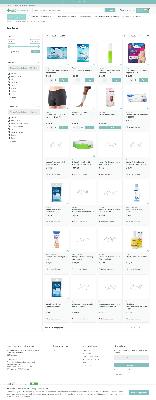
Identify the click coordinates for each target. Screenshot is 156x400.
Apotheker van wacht (91, 359)
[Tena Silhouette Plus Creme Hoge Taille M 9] (136, 53)
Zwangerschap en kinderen (131, 16)
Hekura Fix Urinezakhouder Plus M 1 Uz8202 (82, 305)
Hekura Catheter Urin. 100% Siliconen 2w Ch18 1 (109, 71)
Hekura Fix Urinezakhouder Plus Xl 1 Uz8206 (109, 210)
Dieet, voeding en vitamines (67, 16)
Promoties (34, 16)
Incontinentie (33, 21)
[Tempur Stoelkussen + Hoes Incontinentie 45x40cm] (110, 287)
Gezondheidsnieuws (20, 5)
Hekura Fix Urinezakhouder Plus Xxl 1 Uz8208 (109, 163)
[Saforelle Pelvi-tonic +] (110, 97)
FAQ (54, 350)
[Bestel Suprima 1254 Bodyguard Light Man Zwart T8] (63, 127)
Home (9, 21)
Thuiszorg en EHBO (47, 16)
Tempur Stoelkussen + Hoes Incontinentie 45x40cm (109, 305)
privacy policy (118, 374)
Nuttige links (87, 353)
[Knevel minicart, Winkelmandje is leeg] (139, 10)
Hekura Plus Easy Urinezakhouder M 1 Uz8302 (83, 210)
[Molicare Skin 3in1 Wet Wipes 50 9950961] (136, 97)
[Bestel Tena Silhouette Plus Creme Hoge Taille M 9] (143, 80)
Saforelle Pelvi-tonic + (107, 114)
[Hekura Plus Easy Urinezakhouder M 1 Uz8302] (83, 192)
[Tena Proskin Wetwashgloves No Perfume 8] (56, 53)
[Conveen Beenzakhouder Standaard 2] (83, 97)
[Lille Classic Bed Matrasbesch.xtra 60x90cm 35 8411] (136, 287)
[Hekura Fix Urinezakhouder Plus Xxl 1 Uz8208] (110, 144)
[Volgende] (147, 327)
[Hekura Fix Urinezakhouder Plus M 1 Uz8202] (83, 287)
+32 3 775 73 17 (19, 359)
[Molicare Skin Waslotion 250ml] (136, 192)
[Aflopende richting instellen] (148, 35)
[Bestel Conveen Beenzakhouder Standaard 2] (89, 127)
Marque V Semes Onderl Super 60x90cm (55, 163)
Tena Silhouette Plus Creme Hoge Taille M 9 (136, 71)
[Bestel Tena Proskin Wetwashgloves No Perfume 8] (63, 80)
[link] (131, 327)
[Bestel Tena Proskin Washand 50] (89, 80)
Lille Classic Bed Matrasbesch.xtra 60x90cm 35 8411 (136, 306)
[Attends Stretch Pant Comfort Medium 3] (56, 287)
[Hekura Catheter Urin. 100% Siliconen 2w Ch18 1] (110, 53)
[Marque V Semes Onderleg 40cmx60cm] (83, 239)
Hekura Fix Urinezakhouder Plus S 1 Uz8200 (109, 257)
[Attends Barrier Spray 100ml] (136, 239)
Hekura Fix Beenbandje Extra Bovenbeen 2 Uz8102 (136, 163)
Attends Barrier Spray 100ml (136, 256)
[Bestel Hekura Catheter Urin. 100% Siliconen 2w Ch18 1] (116, 80)
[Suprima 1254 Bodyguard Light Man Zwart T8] (56, 97)
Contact (9, 5)
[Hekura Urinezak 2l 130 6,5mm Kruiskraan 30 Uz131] (83, 144)
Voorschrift (32, 5)
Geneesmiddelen (85, 16)
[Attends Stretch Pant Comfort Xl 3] (56, 192)
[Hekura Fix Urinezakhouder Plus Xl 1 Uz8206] (110, 192)
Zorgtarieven (88, 365)
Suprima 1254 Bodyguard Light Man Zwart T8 (55, 115)
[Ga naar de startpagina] (17, 10)
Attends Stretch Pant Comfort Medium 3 (53, 305)
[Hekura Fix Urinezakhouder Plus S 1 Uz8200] (110, 239)
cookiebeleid (25, 396)
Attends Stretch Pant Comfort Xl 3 (53, 210)
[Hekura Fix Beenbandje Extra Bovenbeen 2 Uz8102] (136, 144)
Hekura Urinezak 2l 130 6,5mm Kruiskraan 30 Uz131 (82, 163)
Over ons (86, 350)
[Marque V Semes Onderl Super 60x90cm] (56, 144)
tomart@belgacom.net (26, 362)
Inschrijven (131, 365)
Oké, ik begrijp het (139, 392)
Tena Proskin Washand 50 (82, 70)
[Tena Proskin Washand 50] (83, 53)
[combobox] (68, 10)
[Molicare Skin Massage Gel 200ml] (56, 239)
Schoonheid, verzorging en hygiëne (107, 16)
